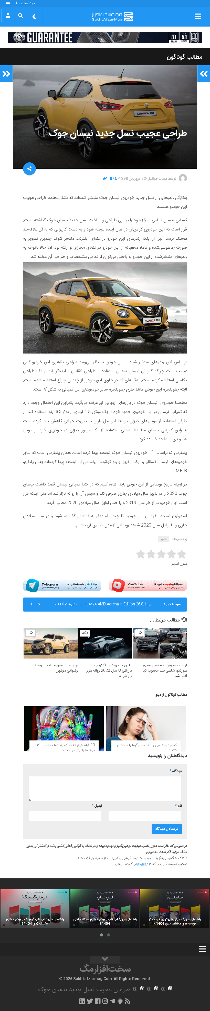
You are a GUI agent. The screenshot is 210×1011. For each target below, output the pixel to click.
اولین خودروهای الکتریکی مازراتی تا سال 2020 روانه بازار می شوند (109, 670)
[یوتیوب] (148, 585)
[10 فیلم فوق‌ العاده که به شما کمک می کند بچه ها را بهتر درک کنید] (64, 728)
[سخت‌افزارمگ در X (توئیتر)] (90, 1001)
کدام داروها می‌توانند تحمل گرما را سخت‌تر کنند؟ (147, 747)
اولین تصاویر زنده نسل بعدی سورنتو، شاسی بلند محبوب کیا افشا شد (165, 670)
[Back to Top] (105, 960)
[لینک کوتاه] (105, 179)
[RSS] (128, 1001)
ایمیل (97, 806)
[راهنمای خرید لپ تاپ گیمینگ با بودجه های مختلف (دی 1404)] (35, 908)
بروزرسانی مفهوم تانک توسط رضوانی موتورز (56, 668)
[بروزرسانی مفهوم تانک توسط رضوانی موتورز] (51, 643)
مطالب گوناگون (184, 57)
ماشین (163, 539)
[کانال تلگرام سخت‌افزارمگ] (112, 1001)
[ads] (105, 37)
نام (178, 806)
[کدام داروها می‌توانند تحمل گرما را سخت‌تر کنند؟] (146, 728)
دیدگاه (176, 771)
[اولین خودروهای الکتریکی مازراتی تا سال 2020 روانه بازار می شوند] (105, 643)
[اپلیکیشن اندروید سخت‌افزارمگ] (120, 1001)
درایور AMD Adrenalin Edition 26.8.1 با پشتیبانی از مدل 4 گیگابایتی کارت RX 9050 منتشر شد (105, 606)
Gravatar (140, 864)
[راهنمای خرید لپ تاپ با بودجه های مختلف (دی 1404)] (104, 908)
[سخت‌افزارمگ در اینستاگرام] (105, 1001)
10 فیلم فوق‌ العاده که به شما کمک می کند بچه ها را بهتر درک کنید (65, 747)
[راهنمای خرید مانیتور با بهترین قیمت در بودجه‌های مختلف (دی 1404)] (174, 908)
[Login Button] (8, 15)
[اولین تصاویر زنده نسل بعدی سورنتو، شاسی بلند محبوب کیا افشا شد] (160, 643)
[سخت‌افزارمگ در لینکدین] (82, 1001)
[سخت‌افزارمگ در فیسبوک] (97, 1001)
